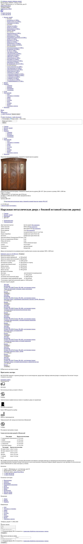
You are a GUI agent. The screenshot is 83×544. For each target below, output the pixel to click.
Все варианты (36, 225)
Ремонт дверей (8, 493)
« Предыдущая (5, 205)
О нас (5, 91)
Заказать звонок (16, 114)
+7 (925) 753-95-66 (6, 13)
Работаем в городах (12, 106)
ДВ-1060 (6, 305)
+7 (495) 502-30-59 (6, 14)
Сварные (9, 85)
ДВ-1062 (6, 295)
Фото (8, 101)
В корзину (21, 254)
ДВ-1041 (6, 357)
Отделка (9, 100)
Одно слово (15, 118)
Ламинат (6, 481)
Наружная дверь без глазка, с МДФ (13, 351)
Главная (6, 126)
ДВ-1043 (6, 336)
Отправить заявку (6, 379)
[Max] (6, 9)
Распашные (10, 88)
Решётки (6, 84)
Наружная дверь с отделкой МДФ (13, 330)
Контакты (6, 107)
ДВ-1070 (6, 347)
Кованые (9, 87)
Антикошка (10, 90)
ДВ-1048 (6, 284)
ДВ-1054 (6, 315)
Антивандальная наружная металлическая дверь (17, 309)
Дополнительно (8, 222)
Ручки (9, 98)
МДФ (5, 486)
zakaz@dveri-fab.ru (6, 5)
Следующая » (13, 205)
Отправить (3, 533)
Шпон (5, 489)
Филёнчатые (7, 490)
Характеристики (8, 220)
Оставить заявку (5, 7)
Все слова (23, 118)
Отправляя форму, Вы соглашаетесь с (25, 531)
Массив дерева (8, 492)
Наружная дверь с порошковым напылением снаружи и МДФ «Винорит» (24, 299)
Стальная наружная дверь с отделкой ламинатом (17, 341)
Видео (9, 104)
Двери (5, 499)
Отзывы (9, 103)
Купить (6, 292)
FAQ (8, 94)
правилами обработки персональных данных (36, 531)
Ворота (6, 82)
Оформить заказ (9, 254)
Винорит (6, 487)
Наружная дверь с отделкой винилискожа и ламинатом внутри (21, 362)
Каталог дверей (8, 17)
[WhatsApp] (2, 11)
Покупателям (7, 93)
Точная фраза (6, 118)
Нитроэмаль (7, 483)
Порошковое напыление (10, 484)
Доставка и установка (13, 95)
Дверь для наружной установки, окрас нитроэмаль (18, 289)
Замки (9, 97)
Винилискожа (8, 480)
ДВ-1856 (6, 326)
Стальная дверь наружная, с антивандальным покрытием (20, 320)
